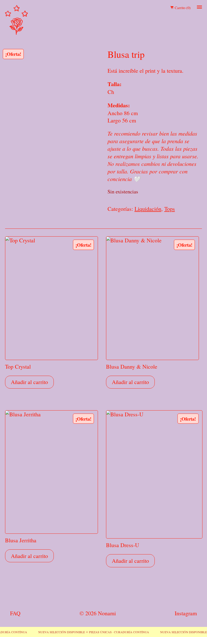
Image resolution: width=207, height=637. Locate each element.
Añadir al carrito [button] (29, 382)
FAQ (15, 613)
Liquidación (148, 208)
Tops (169, 208)
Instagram (186, 613)
